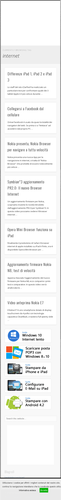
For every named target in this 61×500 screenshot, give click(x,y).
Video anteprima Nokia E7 (26, 302)
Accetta (43, 490)
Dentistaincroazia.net (14, 477)
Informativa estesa (27, 490)
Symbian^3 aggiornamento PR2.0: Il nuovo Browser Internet (26, 188)
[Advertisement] (30, 24)
